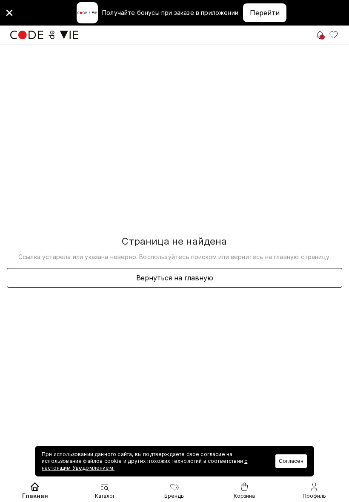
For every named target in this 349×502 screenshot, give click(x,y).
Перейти (265, 13)
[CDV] (44, 35)
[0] (334, 35)
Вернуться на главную (174, 278)
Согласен (291, 461)
